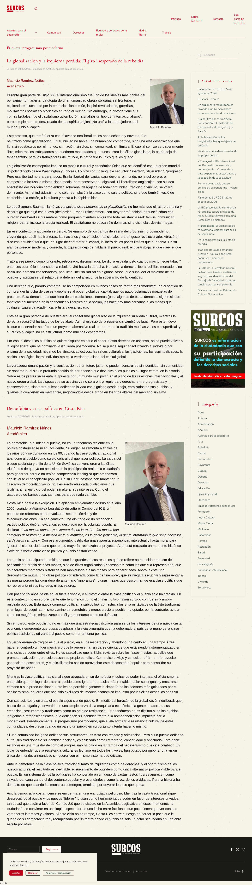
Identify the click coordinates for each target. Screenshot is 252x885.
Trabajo (166, 33)
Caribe (201, 453)
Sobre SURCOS (196, 19)
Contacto (218, 19)
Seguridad (204, 558)
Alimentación (206, 424)
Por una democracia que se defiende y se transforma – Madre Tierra (217, 188)
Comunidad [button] (54, 33)
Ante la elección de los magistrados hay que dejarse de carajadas (217, 141)
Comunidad (205, 459)
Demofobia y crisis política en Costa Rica (46, 408)
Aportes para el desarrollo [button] (16, 33)
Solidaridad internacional (212, 570)
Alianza (202, 418)
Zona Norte (204, 587)
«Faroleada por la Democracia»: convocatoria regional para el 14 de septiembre (217, 230)
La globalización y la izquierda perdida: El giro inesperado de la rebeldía (75, 61)
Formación (204, 512)
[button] (36, 8)
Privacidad (141, 871)
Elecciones (204, 500)
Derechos (203, 482)
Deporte (202, 477)
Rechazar (33, 873)
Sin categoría (205, 564)
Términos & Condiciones (118, 871)
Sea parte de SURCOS (239, 19)
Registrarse (52, 849)
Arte (200, 442)
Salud (201, 552)
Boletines (203, 447)
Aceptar (16, 873)
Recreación (204, 547)
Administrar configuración (58, 873)
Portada (176, 19)
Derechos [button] (79, 33)
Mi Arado (203, 529)
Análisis (50, 69)
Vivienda (203, 582)
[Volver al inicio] (15, 8)
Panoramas (204, 535)
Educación (204, 488)
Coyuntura (204, 465)
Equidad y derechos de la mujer (111, 33)
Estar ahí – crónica (208, 99)
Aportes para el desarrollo (69, 69)
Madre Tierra (142, 33)
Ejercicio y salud (207, 494)
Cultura (202, 471)
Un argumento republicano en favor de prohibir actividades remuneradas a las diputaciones (217, 109)
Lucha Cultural (206, 517)
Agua (201, 412)
